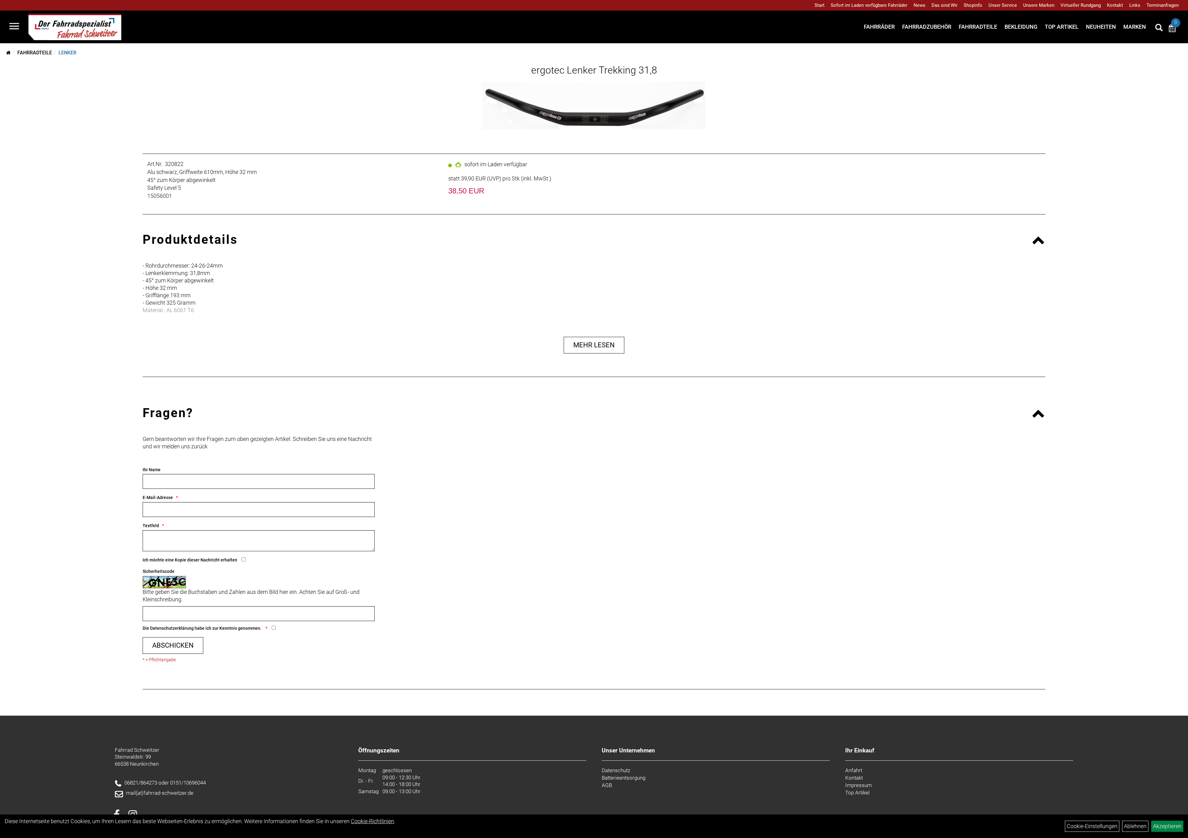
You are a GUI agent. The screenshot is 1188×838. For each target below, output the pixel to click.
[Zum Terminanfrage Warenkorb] (1172, 29)
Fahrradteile (978, 26)
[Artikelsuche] (1159, 28)
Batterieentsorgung (623, 778)
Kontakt (1115, 5)
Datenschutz (616, 770)
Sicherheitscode (158, 571)
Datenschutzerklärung (172, 628)
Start (819, 5)
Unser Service (1002, 5)
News (919, 5)
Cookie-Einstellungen (1092, 826)
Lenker (67, 53)
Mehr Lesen (594, 345)
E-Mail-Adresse (158, 497)
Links (1134, 5)
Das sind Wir (945, 5)
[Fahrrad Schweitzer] (74, 27)
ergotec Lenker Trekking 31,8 (594, 70)
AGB (607, 785)
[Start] (8, 53)
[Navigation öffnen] (14, 27)
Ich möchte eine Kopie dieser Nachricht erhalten (190, 559)
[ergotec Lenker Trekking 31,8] (594, 107)
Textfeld (151, 525)
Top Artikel (1061, 26)
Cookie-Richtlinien (372, 821)
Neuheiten (1101, 26)
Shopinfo (973, 5)
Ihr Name (152, 469)
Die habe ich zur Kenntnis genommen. (202, 628)
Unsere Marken (1038, 5)
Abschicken (173, 645)
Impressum (858, 785)
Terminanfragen (1163, 5)
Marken (1134, 26)
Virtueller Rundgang (1081, 5)
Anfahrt (853, 770)
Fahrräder (879, 26)
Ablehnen (1135, 826)
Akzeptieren (1167, 826)
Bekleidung (1021, 26)
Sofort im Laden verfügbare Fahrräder (869, 5)
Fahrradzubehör (926, 26)
